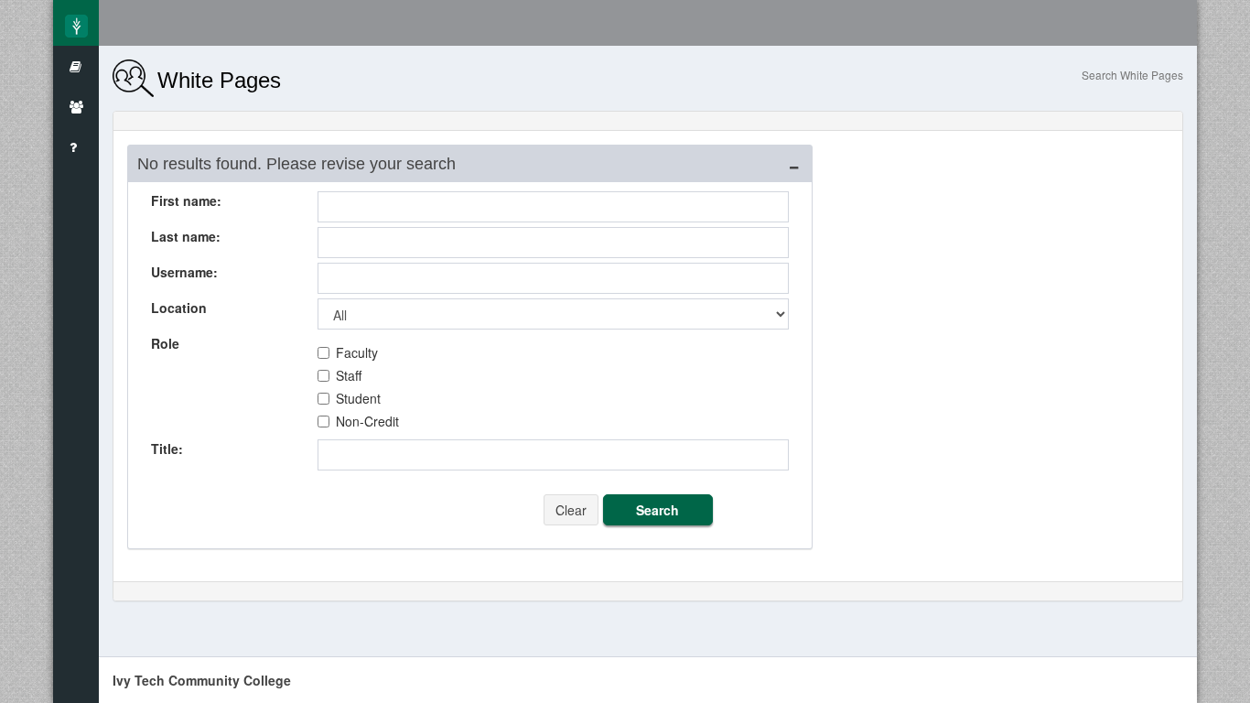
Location (179, 307)
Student (358, 398)
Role (165, 343)
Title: (167, 448)
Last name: (186, 236)
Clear (571, 510)
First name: (186, 200)
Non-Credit (367, 421)
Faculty (357, 352)
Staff (348, 375)
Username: (184, 272)
